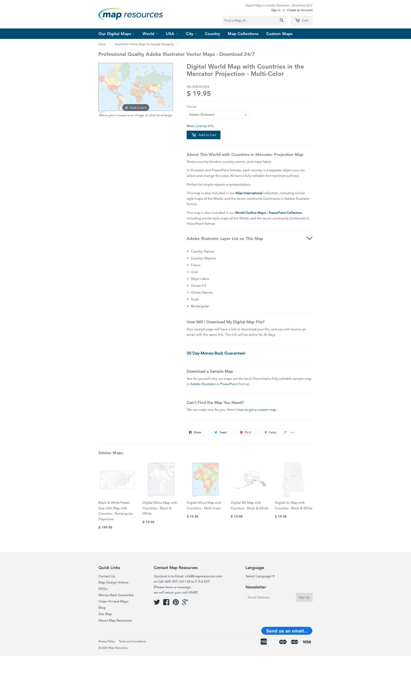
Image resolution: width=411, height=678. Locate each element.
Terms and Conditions (132, 641)
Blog (102, 608)
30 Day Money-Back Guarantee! (216, 353)
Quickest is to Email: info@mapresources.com (188, 576)
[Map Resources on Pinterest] (176, 603)
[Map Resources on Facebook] (166, 603)
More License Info (200, 126)
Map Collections (243, 33)
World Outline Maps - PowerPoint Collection (268, 213)
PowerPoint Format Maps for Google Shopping (144, 44)
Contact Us (106, 576)
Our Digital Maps (115, 33)
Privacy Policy (106, 641)
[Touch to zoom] (135, 87)
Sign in (275, 10)
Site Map (105, 614)
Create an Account (300, 10)
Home (102, 44)
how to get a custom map (257, 410)
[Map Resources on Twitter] (157, 603)
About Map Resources (115, 620)
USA (171, 33)
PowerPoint (228, 384)
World (149, 33)
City (190, 33)
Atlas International (248, 193)
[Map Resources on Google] (185, 603)
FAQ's (103, 589)
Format (191, 107)
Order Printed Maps (113, 601)
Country (212, 33)
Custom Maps (279, 33)
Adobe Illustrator (203, 384)
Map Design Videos (113, 582)
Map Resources (118, 648)
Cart (304, 20)
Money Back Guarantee (116, 595)
